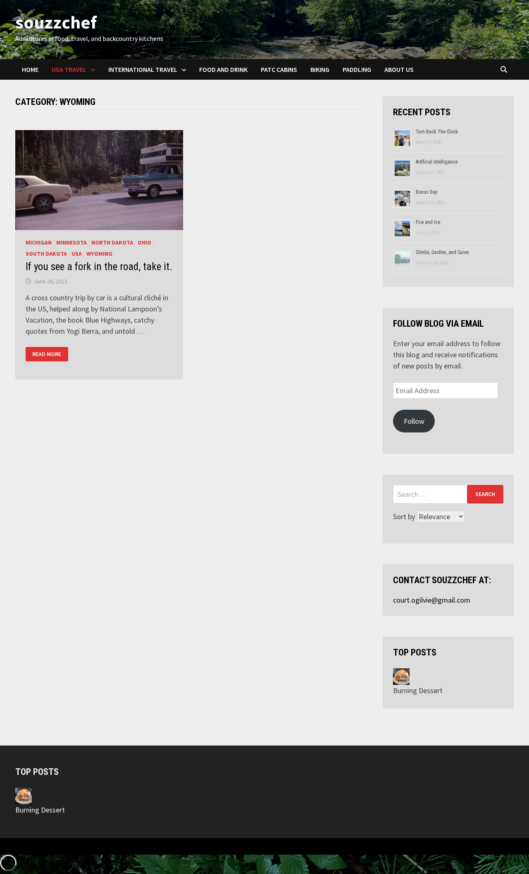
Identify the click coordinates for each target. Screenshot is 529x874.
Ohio (144, 242)
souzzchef (56, 22)
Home (30, 69)
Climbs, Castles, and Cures (442, 252)
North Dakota (112, 242)
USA (76, 253)
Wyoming (99, 253)
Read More (46, 354)
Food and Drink (223, 69)
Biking (319, 69)
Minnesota (71, 242)
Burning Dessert (418, 690)
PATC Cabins (279, 69)
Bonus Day (426, 192)
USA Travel (69, 69)
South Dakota (46, 253)
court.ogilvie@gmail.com (431, 600)
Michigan (39, 242)
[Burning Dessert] (401, 676)
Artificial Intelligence (437, 162)
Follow (414, 421)
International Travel (142, 69)
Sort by (405, 516)
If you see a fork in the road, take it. (99, 267)
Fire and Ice (428, 222)
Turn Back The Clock (437, 132)
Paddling (357, 69)
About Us (399, 69)
